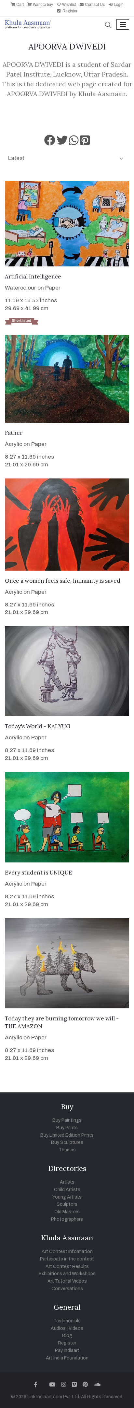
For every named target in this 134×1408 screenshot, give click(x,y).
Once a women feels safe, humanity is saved (62, 580)
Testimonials (67, 1320)
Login (118, 4)
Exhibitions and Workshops (67, 1273)
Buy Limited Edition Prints (67, 1135)
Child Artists (67, 1189)
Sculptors (67, 1204)
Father (13, 432)
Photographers (67, 1219)
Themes (67, 1149)
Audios (58, 1328)
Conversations (67, 1288)
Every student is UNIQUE (38, 872)
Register (69, 11)
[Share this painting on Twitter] (62, 142)
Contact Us (94, 4)
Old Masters (67, 1211)
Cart (19, 4)
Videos (76, 1328)
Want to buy (42, 4)
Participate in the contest (67, 1259)
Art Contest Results (67, 1266)
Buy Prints (67, 1127)
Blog (67, 1335)
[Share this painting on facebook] (49, 142)
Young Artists (67, 1197)
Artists (67, 1182)
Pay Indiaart (67, 1350)
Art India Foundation (67, 1358)
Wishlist (68, 4)
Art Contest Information (67, 1251)
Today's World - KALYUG (37, 726)
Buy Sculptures (67, 1142)
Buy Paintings (67, 1120)
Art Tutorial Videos (67, 1281)
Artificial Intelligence (33, 276)
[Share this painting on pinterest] (85, 142)
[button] (108, 25)
